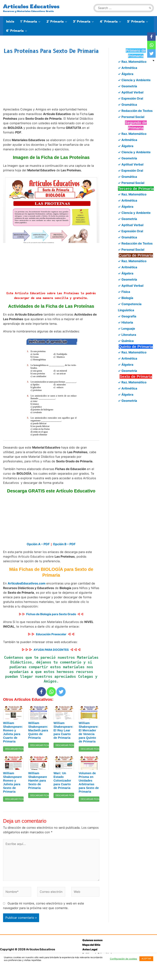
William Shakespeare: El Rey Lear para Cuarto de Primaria (63, 730)
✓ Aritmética (127, 68)
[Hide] (153, 60)
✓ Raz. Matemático (132, 62)
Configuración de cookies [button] (123, 958)
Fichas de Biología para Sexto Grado (51, 614)
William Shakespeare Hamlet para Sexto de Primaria (37, 780)
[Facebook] (41, 691)
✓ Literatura (127, 335)
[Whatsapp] (51, 691)
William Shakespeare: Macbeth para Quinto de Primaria (38, 730)
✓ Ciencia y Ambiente (134, 80)
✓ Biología (125, 298)
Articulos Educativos (31, 6)
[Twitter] (61, 691)
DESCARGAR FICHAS (14, 749)
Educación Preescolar (51, 634)
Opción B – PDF (64, 544)
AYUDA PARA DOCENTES (51, 650)
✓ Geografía (127, 316)
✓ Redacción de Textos (135, 111)
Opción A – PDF (38, 544)
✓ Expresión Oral (130, 98)
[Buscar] (150, 8)
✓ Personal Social (131, 117)
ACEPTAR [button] (146, 958)
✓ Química (126, 341)
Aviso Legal (89, 949)
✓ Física (124, 292)
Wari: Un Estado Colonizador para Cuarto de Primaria (62, 780)
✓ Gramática (127, 104)
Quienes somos (92, 940)
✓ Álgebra (125, 74)
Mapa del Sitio (91, 944)
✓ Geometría (127, 86)
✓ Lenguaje (126, 328)
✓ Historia (125, 322)
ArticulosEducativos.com (26, 583)
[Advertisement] (51, 83)
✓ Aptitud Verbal (130, 92)
